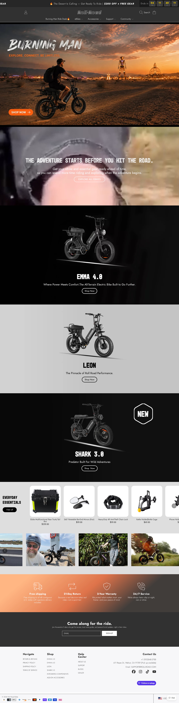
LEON (49, 666)
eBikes (78, 19)
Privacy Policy (29, 662)
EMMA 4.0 (51, 662)
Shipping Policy (29, 666)
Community (126, 19)
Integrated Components (57, 674)
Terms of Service (30, 670)
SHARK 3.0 (51, 670)
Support (110, 19)
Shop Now (89, 291)
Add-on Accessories (55, 677)
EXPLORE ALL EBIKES (89, 179)
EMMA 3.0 (51, 659)
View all (9, 509)
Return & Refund (30, 659)
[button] (145, 12)
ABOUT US (82, 662)
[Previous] (4, 74)
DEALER (81, 673)
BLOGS (80, 669)
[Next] (174, 505)
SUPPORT (81, 665)
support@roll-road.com (143, 666)
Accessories (93, 19)
